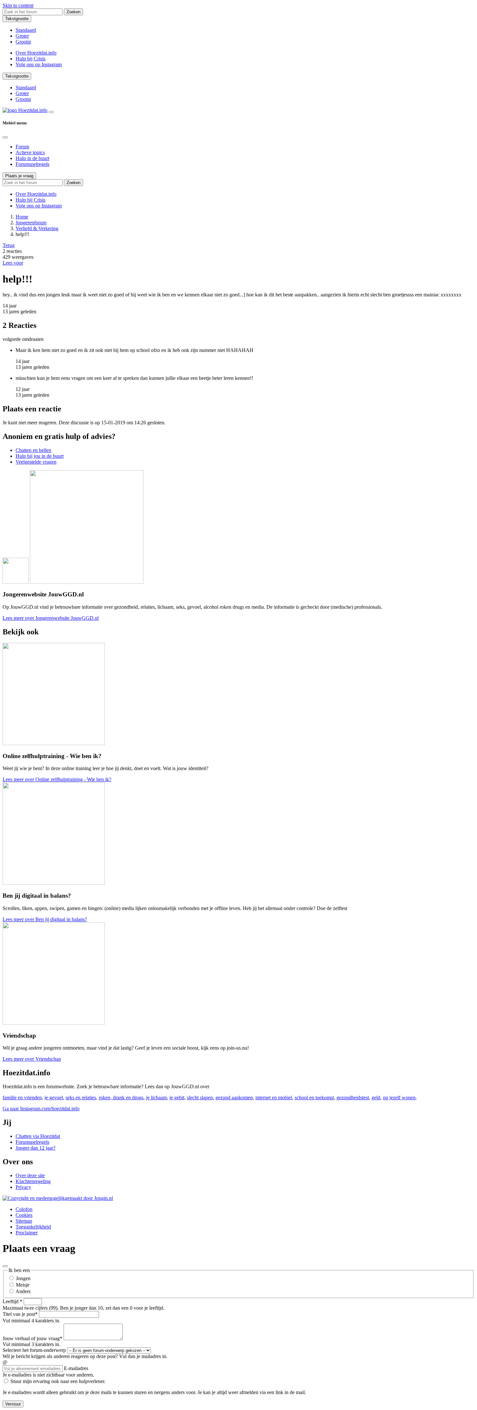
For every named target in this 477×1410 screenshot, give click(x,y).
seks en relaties (81, 1097)
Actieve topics (30, 152)
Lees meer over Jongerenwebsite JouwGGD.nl (51, 618)
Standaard (26, 30)
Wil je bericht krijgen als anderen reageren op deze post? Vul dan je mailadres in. (85, 1356)
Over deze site (30, 1175)
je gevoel (53, 1097)
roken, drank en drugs (121, 1097)
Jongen (23, 1278)
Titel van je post (20, 1314)
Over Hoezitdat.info (36, 53)
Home (22, 216)
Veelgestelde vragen (36, 462)
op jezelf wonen (399, 1097)
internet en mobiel (273, 1097)
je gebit (176, 1097)
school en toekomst (314, 1097)
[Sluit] (5, 1266)
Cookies (24, 1215)
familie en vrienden (22, 1097)
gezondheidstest (352, 1097)
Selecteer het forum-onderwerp (34, 1350)
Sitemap (24, 1221)
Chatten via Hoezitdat (38, 1136)
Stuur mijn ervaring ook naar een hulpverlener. (57, 1381)
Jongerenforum (31, 222)
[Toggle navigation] (51, 112)
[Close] (5, 137)
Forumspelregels (32, 164)
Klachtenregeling (33, 1181)
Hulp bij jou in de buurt (40, 456)
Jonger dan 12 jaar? (35, 1148)
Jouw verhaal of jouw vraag (32, 1338)
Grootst (23, 41)
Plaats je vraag (19, 175)
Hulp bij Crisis (30, 58)
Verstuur (13, 1404)
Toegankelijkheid (33, 1226)
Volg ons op (39, 64)
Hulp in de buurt (32, 158)
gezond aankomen (234, 1097)
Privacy (23, 1187)
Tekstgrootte (17, 18)
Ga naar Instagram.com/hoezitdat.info (41, 1108)
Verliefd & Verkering (37, 228)
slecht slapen (200, 1097)
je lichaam (156, 1097)
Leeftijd (12, 1301)
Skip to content (18, 5)
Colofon (24, 1209)
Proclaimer (27, 1232)
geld (376, 1097)
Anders (23, 1291)
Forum (22, 146)
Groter (22, 36)
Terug (9, 245)
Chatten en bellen (33, 450)
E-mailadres (76, 1368)
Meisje (23, 1285)
